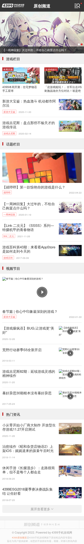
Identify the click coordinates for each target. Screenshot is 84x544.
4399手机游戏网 (13, 5)
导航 (78, 6)
